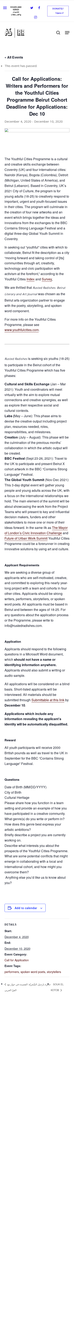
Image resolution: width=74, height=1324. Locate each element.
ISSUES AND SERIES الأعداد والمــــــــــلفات (16, 11)
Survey (47, 279)
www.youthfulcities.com (22, 329)
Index (31, 279)
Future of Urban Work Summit (26, 538)
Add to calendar (26, 908)
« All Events (14, 57)
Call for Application (17, 960)
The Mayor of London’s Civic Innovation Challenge (36, 530)
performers (12, 972)
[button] (58, 11)
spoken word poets (33, 972)
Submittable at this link (47, 700)
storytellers (54, 972)
